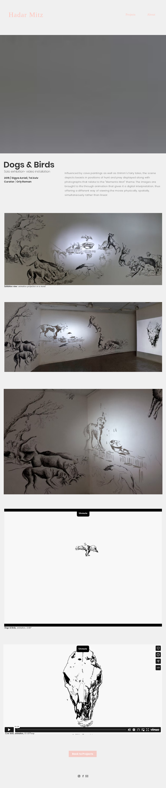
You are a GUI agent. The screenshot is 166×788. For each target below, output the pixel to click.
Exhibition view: (11, 286)
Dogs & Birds (29, 164)
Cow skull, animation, (14, 733)
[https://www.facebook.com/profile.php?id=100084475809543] (83, 776)
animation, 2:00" (24, 627)
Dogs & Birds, (11, 627)
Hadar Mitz (26, 14)
